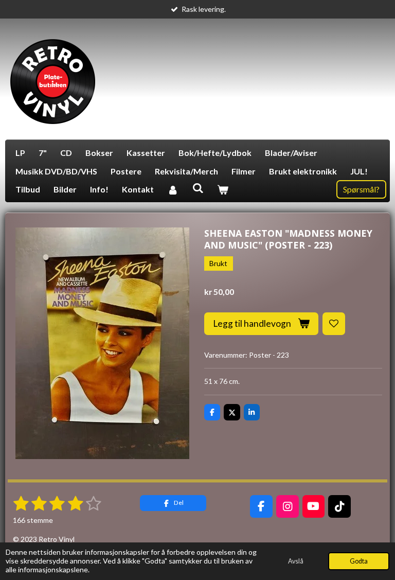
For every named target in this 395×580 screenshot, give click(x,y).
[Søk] (197, 187)
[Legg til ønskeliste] (333, 323)
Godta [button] (359, 561)
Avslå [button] (295, 561)
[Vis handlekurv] (222, 189)
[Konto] (172, 189)
